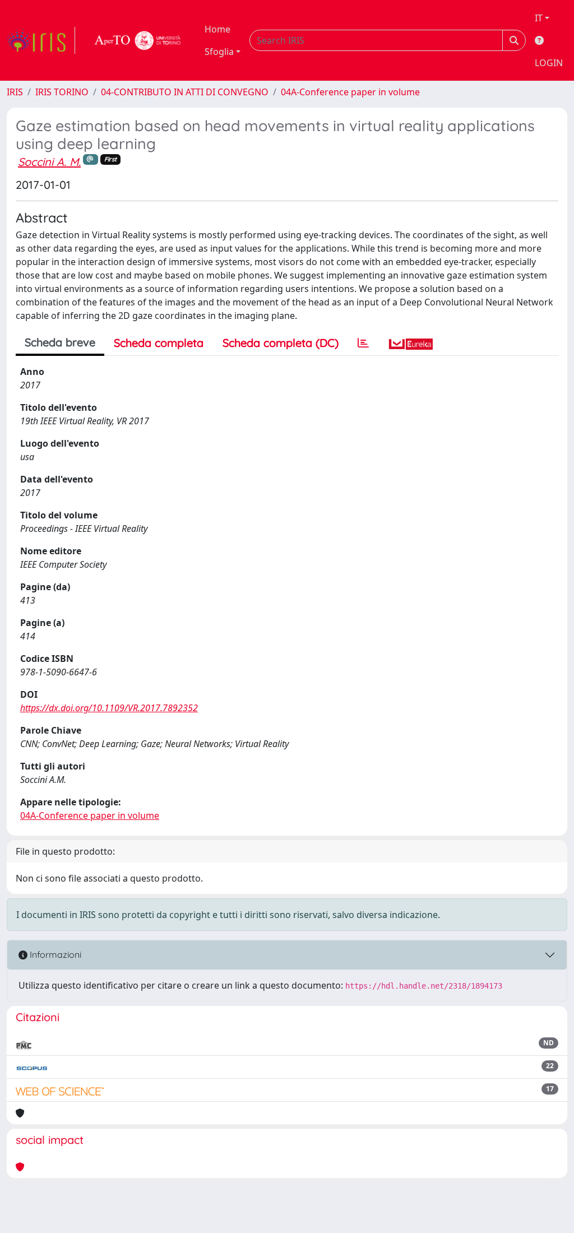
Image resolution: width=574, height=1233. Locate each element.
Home (217, 29)
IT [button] (539, 18)
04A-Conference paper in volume (350, 92)
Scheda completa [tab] (158, 343)
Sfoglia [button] (219, 51)
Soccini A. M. (49, 162)
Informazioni (54, 954)
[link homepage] (41, 40)
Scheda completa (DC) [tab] (281, 343)
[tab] (363, 343)
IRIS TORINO (62, 92)
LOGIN (549, 63)
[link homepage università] (138, 40)
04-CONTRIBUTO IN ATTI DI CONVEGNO (185, 92)
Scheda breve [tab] (60, 342)
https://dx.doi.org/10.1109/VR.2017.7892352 (109, 708)
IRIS (15, 92)
